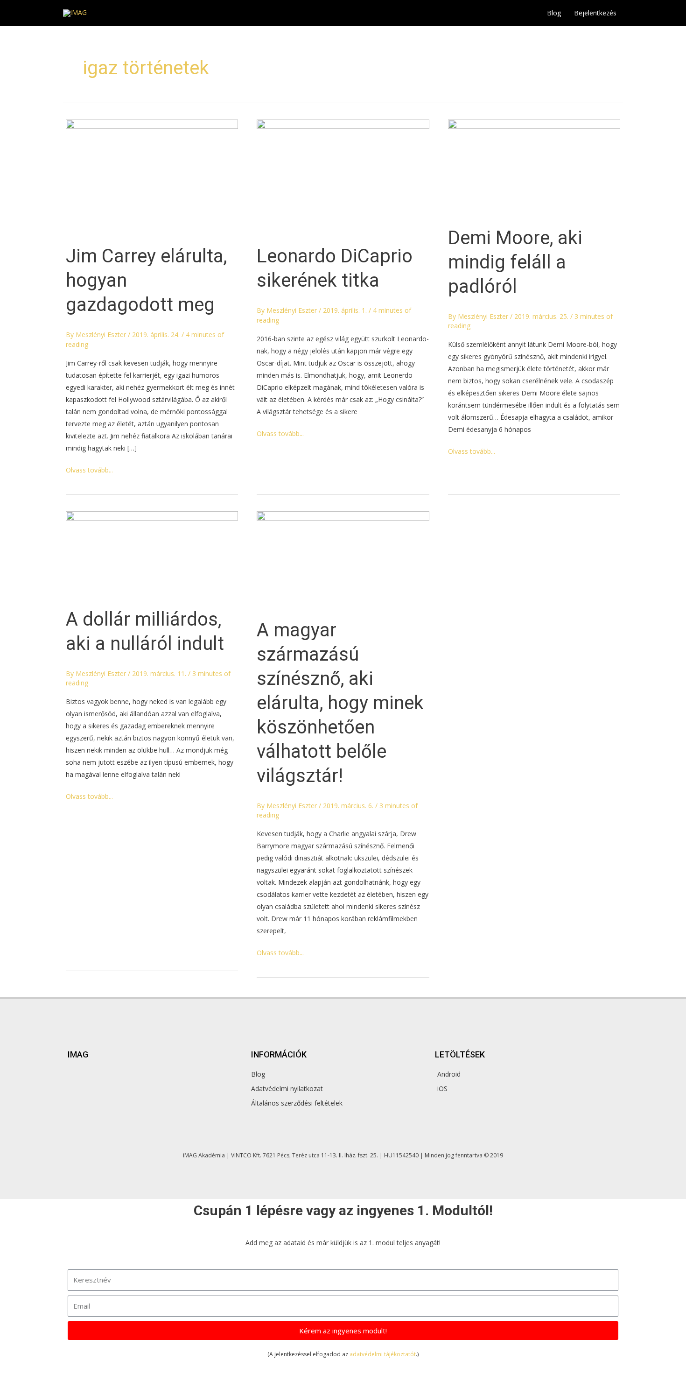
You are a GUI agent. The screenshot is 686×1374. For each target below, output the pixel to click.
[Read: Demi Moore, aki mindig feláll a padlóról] (534, 166)
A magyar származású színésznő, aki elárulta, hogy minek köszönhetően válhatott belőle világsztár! (340, 703)
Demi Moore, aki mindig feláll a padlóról (515, 262)
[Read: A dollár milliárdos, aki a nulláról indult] (152, 553)
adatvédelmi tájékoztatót (383, 1354)
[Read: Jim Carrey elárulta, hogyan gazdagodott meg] (152, 176)
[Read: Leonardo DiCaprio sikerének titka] (343, 176)
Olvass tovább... (89, 469)
